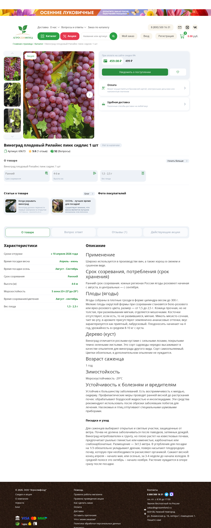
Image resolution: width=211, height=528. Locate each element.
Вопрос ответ (73, 232)
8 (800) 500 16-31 (160, 27)
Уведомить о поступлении (135, 72)
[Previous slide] (12, 53)
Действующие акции (165, 232)
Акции (72, 36)
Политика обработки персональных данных (97, 523)
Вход (146, 36)
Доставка (43, 27)
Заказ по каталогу (98, 27)
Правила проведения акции (89, 498)
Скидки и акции (23, 494)
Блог (86, 193)
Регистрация (166, 36)
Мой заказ (128, 36)
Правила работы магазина (88, 494)
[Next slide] (12, 137)
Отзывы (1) (119, 232)
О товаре (27, 232)
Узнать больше (175, 160)
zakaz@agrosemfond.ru (159, 507)
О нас (53, 27)
